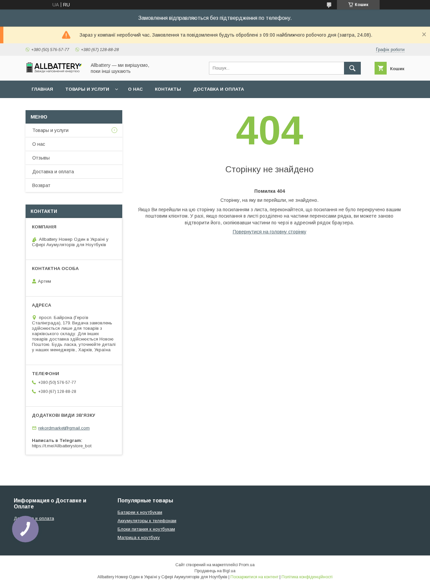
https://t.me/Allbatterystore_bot (61, 445)
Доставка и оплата (218, 89)
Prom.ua (247, 564)
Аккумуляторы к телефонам (147, 520)
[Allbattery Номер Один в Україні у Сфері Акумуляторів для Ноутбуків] (54, 71)
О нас (135, 89)
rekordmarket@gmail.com (64, 428)
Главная (42, 89)
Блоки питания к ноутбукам (146, 529)
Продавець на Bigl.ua (215, 571)
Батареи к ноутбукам (140, 512)
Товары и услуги (87, 89)
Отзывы (41, 158)
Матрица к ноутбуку (139, 537)
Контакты (168, 89)
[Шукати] (352, 68)
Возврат (41, 185)
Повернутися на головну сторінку (269, 231)
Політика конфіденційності (307, 577)
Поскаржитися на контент (254, 577)
